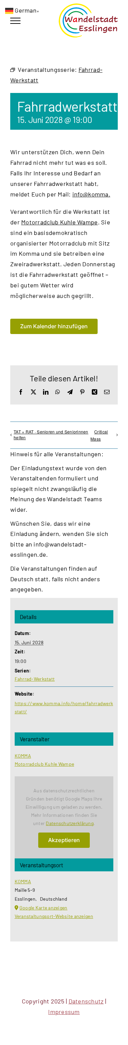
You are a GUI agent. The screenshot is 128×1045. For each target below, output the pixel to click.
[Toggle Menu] (15, 21)
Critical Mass (99, 435)
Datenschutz (86, 1001)
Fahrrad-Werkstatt (35, 679)
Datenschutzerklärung (69, 823)
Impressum (64, 1011)
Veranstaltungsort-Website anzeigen (54, 916)
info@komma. (91, 194)
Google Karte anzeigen (43, 908)
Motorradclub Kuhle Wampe (59, 222)
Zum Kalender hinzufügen (54, 326)
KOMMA (23, 756)
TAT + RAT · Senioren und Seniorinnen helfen (51, 434)
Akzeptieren (64, 840)
